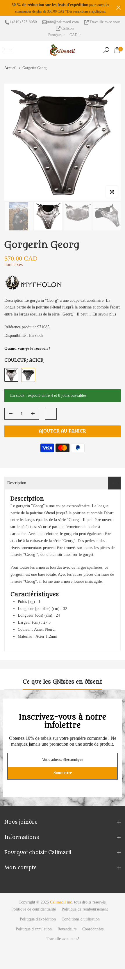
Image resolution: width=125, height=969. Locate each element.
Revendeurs (67, 929)
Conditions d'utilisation (81, 919)
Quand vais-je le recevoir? (27, 348)
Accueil (10, 67)
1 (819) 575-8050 (23, 22)
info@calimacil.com (63, 22)
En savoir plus (104, 314)
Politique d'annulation (34, 929)
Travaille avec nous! (62, 939)
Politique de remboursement (85, 909)
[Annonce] (60, 7)
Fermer (118, 8)
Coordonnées (92, 929)
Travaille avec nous (104, 22)
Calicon (67, 28)
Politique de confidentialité (33, 909)
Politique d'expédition (38, 919)
